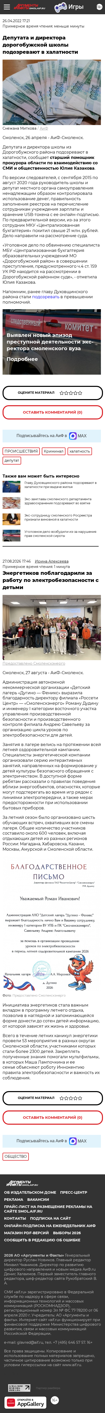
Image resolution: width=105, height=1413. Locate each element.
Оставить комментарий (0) (52, 412)
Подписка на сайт (50, 1218)
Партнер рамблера (48, 1388)
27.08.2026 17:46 (17, 561)
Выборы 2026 (67, 1233)
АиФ (44, 128)
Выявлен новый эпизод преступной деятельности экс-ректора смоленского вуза (50, 341)
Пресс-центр (73, 1192)
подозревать (45, 296)
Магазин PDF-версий (26, 1233)
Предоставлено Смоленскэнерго (34, 663)
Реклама (13, 1199)
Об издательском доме (30, 1192)
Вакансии (38, 1199)
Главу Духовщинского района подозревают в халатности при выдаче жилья (60, 485)
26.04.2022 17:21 (16, 21)
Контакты (15, 1218)
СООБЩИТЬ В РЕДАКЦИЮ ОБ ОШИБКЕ (42, 1240)
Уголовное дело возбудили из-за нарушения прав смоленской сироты (60, 534)
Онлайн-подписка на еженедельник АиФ (50, 1226)
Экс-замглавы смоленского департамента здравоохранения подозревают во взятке (57, 501)
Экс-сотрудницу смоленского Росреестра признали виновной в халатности (58, 517)
